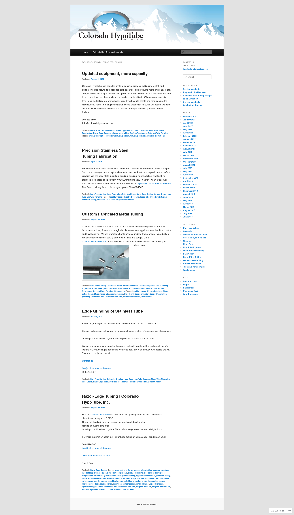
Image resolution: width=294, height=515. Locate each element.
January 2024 (189, 119)
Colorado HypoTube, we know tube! (108, 52)
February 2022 (189, 135)
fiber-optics (101, 135)
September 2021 (190, 145)
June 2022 (188, 126)
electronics (149, 472)
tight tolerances (115, 489)
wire (124, 489)
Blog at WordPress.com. (147, 504)
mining (166, 478)
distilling (89, 472)
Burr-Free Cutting (98, 194)
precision (137, 481)
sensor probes (129, 483)
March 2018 (188, 207)
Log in (186, 284)
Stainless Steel (97, 296)
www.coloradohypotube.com (96, 455)
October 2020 (189, 161)
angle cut (119, 470)
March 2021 (188, 155)
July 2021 (187, 151)
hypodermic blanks (144, 475)
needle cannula (100, 481)
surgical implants (143, 486)
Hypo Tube (140, 130)
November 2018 (190, 190)
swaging (85, 489)
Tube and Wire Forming (158, 133)
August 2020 (189, 164)
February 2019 (189, 184)
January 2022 (189, 139)
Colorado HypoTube (100, 414)
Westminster (119, 291)
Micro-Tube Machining (154, 130)
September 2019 (190, 177)
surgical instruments (156, 135)
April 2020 (188, 174)
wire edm (131, 489)
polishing (142, 135)
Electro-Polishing (131, 196)
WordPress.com (190, 294)
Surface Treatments (138, 133)
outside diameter (115, 481)
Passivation (87, 133)
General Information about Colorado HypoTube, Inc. (112, 130)
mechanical (120, 478)
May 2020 (187, 171)
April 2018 (188, 203)
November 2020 (190, 158)
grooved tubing (116, 293)
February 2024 (189, 116)
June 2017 (188, 216)
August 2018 (189, 194)
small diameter (142, 483)
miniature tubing (131, 135)
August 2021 (189, 148)
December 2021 (190, 142)
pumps (162, 481)
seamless (117, 483)
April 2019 (188, 181)
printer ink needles (150, 481)
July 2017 (187, 213)
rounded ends (106, 483)
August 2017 (189, 210)
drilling (92, 135)
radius (85, 483)
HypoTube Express (100, 288)
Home (85, 52)
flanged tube (93, 293)
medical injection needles (137, 478)
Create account (190, 281)
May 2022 (187, 129)
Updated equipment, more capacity (115, 73)
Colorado (111, 285)
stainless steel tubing (119, 133)
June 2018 (188, 197)
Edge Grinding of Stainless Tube (112, 311)
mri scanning (87, 481)
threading (103, 489)
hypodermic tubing (114, 135)
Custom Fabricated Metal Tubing (112, 214)
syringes (94, 489)
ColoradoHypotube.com (94, 241)
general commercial (112, 475)
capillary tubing (116, 196)
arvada (127, 470)
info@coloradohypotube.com (96, 368)
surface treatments (131, 296)
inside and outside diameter (94, 478)
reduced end (94, 483)
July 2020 (187, 168)
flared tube (144, 196)
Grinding (164, 285)
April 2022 (188, 132)
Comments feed (190, 290)
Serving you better (192, 89)
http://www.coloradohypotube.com (154, 183)
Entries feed (188, 287)
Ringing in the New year (194, 92)
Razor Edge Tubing (101, 133)
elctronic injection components (113, 472)
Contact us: (88, 360)
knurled (110, 478)
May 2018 (187, 200)
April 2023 (188, 122)
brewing (134, 470)
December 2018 (190, 187)
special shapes (156, 483)
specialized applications (92, 486)
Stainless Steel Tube (106, 199)
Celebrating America (192, 105)
